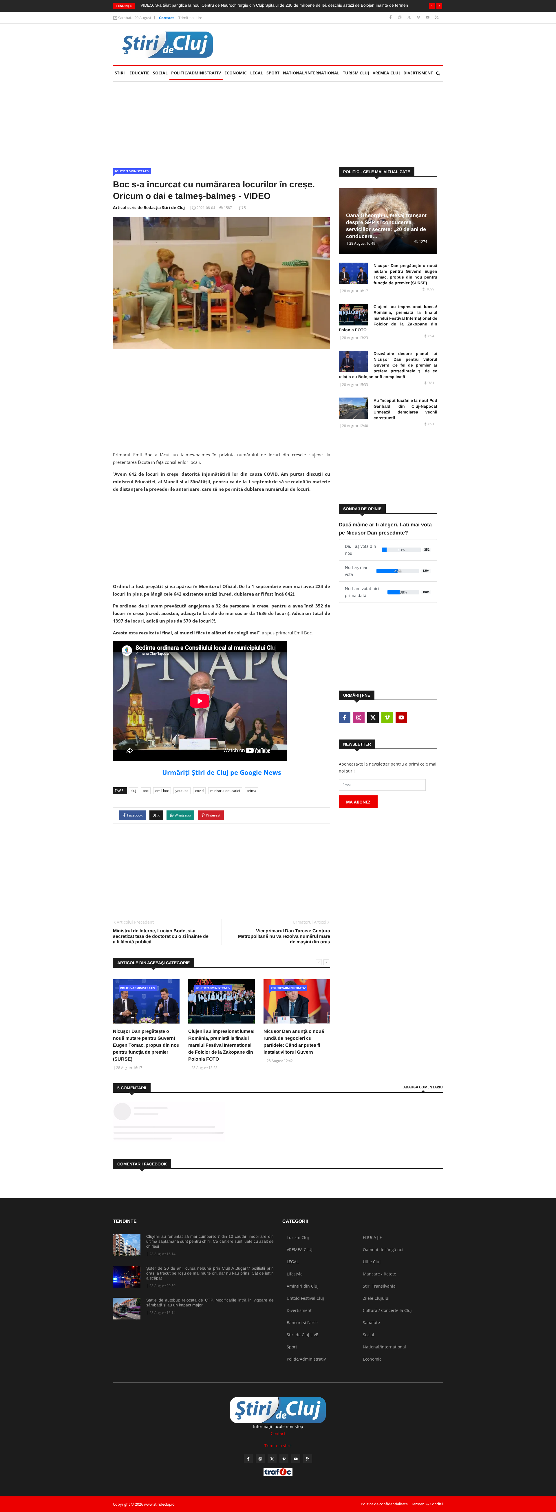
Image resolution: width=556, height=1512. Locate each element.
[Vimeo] (418, 17)
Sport (272, 73)
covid (199, 790)
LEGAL (256, 73)
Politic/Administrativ (196, 73)
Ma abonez (358, 802)
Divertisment (418, 73)
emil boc (162, 790)
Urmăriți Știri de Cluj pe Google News (221, 772)
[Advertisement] (337, 44)
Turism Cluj (356, 73)
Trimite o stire (190, 17)
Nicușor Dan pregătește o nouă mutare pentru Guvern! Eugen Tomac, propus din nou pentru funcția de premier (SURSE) (146, 1045)
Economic (235, 73)
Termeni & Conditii (427, 1503)
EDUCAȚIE (140, 73)
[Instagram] (400, 17)
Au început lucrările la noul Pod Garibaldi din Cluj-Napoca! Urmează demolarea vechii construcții (405, 409)
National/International (311, 73)
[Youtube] (428, 17)
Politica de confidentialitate (384, 1503)
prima (251, 790)
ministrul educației (225, 790)
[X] (409, 17)
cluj (133, 790)
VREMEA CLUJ (386, 73)
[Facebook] (391, 17)
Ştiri (120, 73)
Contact (166, 17)
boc (146, 790)
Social (160, 73)
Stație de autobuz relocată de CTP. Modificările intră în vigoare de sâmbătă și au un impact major (210, 1302)
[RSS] (437, 17)
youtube (182, 790)
